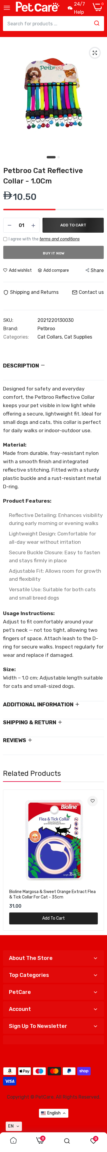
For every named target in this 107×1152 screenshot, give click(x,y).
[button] (14, 1126)
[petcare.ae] (37, 8)
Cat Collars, (50, 337)
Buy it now (53, 253)
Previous (10, 860)
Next (96, 860)
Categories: (16, 337)
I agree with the (44, 239)
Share (97, 270)
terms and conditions (60, 239)
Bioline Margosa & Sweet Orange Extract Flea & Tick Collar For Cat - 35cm (52, 894)
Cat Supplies (78, 337)
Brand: (10, 328)
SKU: (8, 320)
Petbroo (46, 328)
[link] (92, 801)
